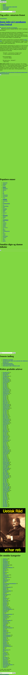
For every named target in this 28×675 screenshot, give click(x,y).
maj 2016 (5, 413)
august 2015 (5, 424)
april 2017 (5, 399)
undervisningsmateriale (8, 664)
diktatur (4, 189)
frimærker (5, 592)
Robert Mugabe (5, 227)
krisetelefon (5, 610)
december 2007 (6, 475)
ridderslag (5, 643)
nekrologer (5, 621)
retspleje (4, 226)
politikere (5, 220)
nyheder (4, 624)
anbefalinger (5, 561)
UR (7, 27)
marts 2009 (5, 467)
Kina (3, 202)
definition (5, 581)
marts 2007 (5, 483)
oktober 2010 (5, 452)
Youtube (4, 667)
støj (3, 651)
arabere (4, 184)
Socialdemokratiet (6, 231)
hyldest (4, 595)
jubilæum (5, 601)
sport (3, 232)
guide (4, 593)
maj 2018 (5, 386)
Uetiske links (5, 9)
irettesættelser (5, 600)
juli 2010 (5, 454)
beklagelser (5, 566)
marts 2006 (5, 497)
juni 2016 (5, 411)
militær (4, 211)
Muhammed (5, 212)
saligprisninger (6, 644)
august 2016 (5, 409)
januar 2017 (5, 403)
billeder (4, 568)
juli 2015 (5, 425)
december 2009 (6, 462)
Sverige (4, 233)
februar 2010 (5, 459)
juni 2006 (5, 494)
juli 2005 (5, 500)
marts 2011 (5, 446)
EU (3, 193)
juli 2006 (5, 492)
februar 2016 (5, 416)
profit (4, 221)
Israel (19, 72)
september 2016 (6, 408)
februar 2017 (5, 402)
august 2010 (5, 453)
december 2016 (6, 404)
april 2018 (5, 387)
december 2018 (6, 379)
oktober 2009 (5, 463)
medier (4, 210)
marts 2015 (5, 430)
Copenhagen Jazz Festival (5, 72)
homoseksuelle (5, 196)
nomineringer (5, 622)
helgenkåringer (6, 594)
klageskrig (5, 604)
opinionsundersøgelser (7, 627)
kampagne (5, 603)
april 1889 (5, 506)
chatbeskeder (5, 579)
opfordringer (5, 626)
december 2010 (6, 449)
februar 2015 (5, 431)
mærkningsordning (7, 620)
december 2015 (6, 419)
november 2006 (6, 488)
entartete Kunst (14, 72)
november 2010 (6, 451)
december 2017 (6, 389)
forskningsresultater (7, 590)
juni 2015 (5, 426)
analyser (4, 560)
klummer (5, 605)
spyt (3, 648)
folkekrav (5, 589)
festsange (5, 588)
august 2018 (5, 382)
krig (3, 204)
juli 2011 (4, 442)
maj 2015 (5, 427)
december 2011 (6, 440)
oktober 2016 (5, 406)
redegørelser (5, 640)
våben (4, 239)
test (3, 656)
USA (3, 238)
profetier (4, 637)
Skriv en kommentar (12, 27)
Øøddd (4, 5)
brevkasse (5, 576)
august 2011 (5, 441)
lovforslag (5, 615)
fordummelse (5, 195)
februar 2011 (5, 447)
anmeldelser (5, 562)
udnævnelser (5, 660)
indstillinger (5, 598)
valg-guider (5, 665)
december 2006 (6, 486)
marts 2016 (5, 415)
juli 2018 (5, 383)
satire (4, 647)
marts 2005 (5, 505)
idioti (4, 597)
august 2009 (5, 465)
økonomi (4, 241)
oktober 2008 (5, 469)
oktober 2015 (5, 421)
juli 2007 (5, 479)
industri (4, 197)
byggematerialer (6, 577)
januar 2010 (5, 461)
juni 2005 (5, 501)
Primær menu (3, 1)
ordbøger (5, 631)
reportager (5, 642)
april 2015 (5, 429)
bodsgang (5, 572)
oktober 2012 (5, 436)
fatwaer (4, 585)
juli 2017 (5, 395)
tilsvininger (5, 657)
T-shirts (4, 652)
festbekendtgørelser (7, 587)
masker (4, 619)
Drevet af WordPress (4, 674)
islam (5, 199)
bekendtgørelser (3, 18)
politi (3, 218)
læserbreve (5, 617)
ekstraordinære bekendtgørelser (9, 583)
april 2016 (5, 414)
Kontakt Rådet (6, 8)
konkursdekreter (6, 608)
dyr (3, 192)
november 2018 (6, 381)
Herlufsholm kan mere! (8, 363)
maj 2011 (5, 443)
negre (8, 73)
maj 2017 (5, 398)
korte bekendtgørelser (7, 609)
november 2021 (6, 376)
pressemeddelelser (6, 635)
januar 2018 (5, 388)
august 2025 (5, 373)
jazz (21, 72)
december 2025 (6, 372)
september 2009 (6, 464)
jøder (23, 72)
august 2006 (5, 491)
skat (3, 228)
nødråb (4, 625)
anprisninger (5, 563)
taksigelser (5, 653)
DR (3, 191)
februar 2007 (5, 484)
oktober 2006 (5, 489)
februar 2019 (5, 378)
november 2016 (6, 405)
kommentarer (5, 606)
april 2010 (5, 457)
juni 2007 (5, 480)
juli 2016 (5, 410)
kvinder (5, 209)
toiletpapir (5, 659)
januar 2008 (5, 474)
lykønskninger (6, 616)
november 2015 (6, 420)
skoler (4, 229)
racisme (4, 225)
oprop (4, 629)
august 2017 (5, 394)
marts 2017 (5, 400)
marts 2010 (5, 458)
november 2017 (6, 390)
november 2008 (6, 468)
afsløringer (5, 558)
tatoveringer (5, 654)
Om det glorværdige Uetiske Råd (10, 6)
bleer (4, 571)
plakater (4, 633)
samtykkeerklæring (7, 646)
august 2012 (5, 437)
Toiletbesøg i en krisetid (8, 359)
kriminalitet (5, 206)
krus (4, 613)
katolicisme (5, 200)
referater (4, 641)
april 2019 (5, 377)
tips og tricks (5, 658)
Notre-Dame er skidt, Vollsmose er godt (11, 365)
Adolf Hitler (5, 182)
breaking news (6, 574)
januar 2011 (5, 448)
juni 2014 (5, 432)
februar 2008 (5, 473)
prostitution (4, 222)
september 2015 (6, 422)
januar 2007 (5, 485)
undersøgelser (6, 663)
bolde (4, 573)
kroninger (5, 611)
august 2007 (5, 478)
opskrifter (5, 630)
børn (4, 187)
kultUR (4, 4)
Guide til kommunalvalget (8, 364)
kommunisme (6, 203)
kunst (4, 207)
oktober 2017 (5, 392)
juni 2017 (5, 397)
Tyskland (4, 237)
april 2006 (5, 496)
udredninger (5, 662)
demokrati (5, 188)
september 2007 (6, 476)
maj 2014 (5, 433)
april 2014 (5, 435)
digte (4, 582)
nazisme (5, 73)
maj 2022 (5, 374)
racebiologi (4, 223)
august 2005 (5, 499)
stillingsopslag (6, 649)
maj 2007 (5, 481)
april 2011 (5, 445)
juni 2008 (5, 470)
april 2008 (5, 472)
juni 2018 (5, 384)
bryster (4, 185)
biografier (5, 570)
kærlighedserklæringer (7, 614)
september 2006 (6, 490)
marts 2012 (5, 438)
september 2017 (6, 393)
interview (5, 599)
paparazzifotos (6, 632)
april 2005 (5, 504)
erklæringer (5, 584)
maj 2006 (5, 495)
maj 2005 (5, 502)
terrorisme (5, 236)
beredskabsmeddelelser (8, 567)
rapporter (5, 638)
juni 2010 (5, 456)
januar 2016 (5, 417)
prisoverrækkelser (6, 636)
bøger (4, 578)
